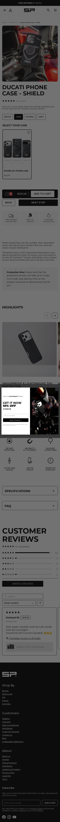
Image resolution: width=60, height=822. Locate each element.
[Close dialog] (56, 389)
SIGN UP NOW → (16, 420)
